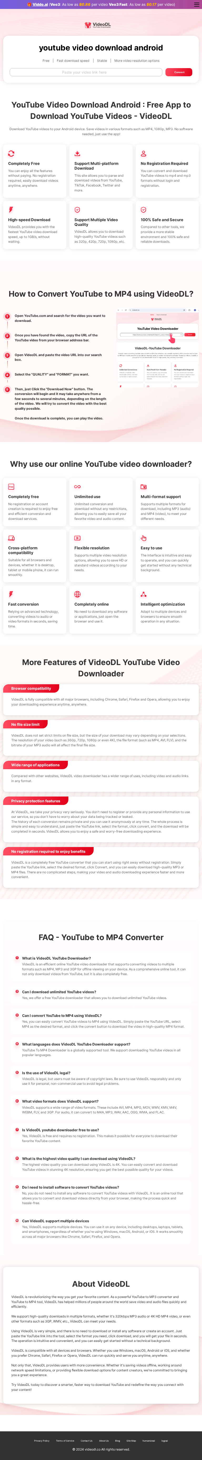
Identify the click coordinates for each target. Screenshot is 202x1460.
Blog (117, 1440)
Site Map (131, 1440)
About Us (104, 1440)
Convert (179, 72)
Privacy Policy (41, 1440)
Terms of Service (65, 1440)
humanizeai (149, 1440)
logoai (164, 1440)
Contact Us (87, 1440)
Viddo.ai (40, 4)
